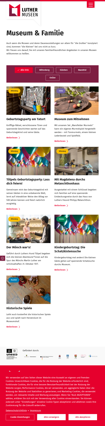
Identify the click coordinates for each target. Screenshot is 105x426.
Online (53, 77)
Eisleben (64, 70)
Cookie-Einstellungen (20, 417)
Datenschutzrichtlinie (16, 410)
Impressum (35, 410)
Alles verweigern (51, 417)
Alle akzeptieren (82, 417)
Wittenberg (44, 70)
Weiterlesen (11, 137)
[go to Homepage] (23, 14)
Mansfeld (82, 70)
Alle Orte (25, 70)
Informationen (2, 258)
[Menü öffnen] (90, 4)
